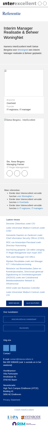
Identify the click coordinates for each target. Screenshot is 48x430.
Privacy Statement (11, 400)
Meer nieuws (14, 303)
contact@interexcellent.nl (21, 359)
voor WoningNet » (25, 196)
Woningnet (23, 50)
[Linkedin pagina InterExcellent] (13, 348)
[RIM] (24, 424)
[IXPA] (13, 417)
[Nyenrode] (30, 417)
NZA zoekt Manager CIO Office (20, 257)
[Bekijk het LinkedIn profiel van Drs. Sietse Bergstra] (25, 173)
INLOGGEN (24, 328)
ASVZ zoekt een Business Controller (23, 288)
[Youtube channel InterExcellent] (6, 348)
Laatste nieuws (13, 219)
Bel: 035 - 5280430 (41, 3)
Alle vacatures (32, 303)
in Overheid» (23, 202)
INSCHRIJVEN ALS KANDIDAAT (24, 319)
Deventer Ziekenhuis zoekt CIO (20, 223)
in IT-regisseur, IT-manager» (30, 208)
